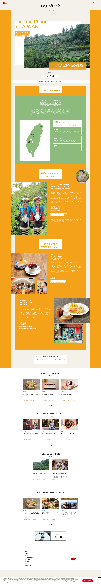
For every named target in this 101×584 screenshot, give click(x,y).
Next (79, 391)
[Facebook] (61, 537)
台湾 (33, 400)
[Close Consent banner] (99, 579)
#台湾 (48, 81)
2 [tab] (51, 405)
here (42, 579)
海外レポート (27, 400)
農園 (30, 439)
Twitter (51, 76)
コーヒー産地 (43, 479)
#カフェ (52, 81)
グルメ (24, 400)
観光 (31, 400)
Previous (21, 391)
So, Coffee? (50, 5)
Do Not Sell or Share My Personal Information (60, 581)
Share (56, 76)
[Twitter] (58, 537)
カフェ (35, 400)
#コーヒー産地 (58, 81)
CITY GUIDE (53, 480)
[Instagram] (56, 537)
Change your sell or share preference (27, 582)
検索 (93, 3)
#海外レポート (42, 81)
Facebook (53, 76)
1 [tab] (49, 405)
